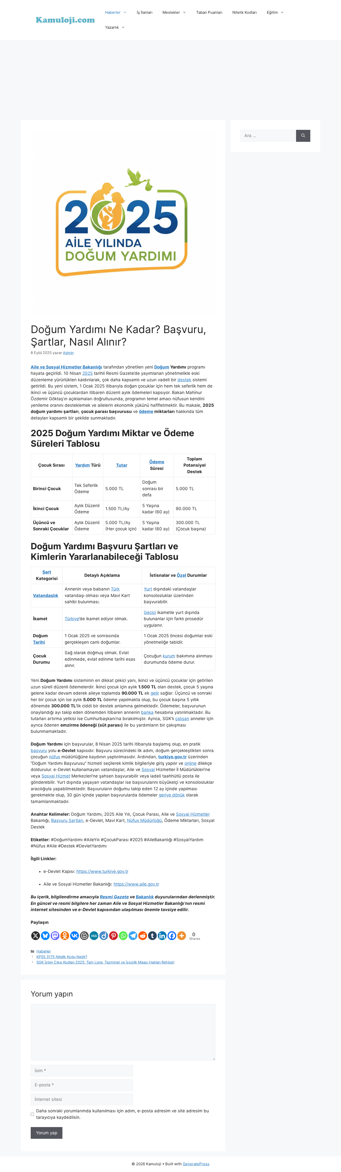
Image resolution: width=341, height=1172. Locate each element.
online (190, 763)
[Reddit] (142, 933)
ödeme (146, 411)
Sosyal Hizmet (55, 776)
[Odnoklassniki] (64, 933)
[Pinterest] (113, 933)
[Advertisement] (170, 77)
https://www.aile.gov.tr (136, 884)
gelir (155, 693)
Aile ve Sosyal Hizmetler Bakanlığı (66, 367)
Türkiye (72, 618)
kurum (169, 655)
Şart (46, 572)
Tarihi (39, 642)
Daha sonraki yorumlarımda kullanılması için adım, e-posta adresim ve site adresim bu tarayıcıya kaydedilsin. (122, 1114)
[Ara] (303, 136)
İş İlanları (145, 12)
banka (147, 712)
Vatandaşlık (45, 595)
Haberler (113, 12)
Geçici (150, 612)
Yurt (148, 588)
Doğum (161, 367)
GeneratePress (196, 1164)
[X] (35, 933)
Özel (181, 575)
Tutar (121, 465)
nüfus (54, 756)
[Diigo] (103, 933)
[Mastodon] (55, 933)
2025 (87, 373)
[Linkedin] (162, 933)
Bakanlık (145, 896)
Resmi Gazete (114, 896)
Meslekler (171, 12)
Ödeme (156, 461)
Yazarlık (112, 27)
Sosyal (148, 769)
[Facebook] (172, 933)
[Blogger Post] (84, 933)
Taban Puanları (209, 12)
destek (184, 379)
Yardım (82, 465)
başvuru (39, 750)
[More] (181, 933)
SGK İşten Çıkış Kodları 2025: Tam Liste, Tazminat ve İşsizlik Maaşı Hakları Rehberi (105, 962)
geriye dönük (172, 794)
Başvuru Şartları (67, 820)
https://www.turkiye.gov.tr (102, 871)
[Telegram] (133, 933)
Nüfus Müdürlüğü (144, 820)
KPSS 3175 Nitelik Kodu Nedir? (61, 957)
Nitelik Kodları (244, 12)
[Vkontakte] (74, 933)
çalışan (182, 718)
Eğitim (272, 12)
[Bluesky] (45, 933)
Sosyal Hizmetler (193, 814)
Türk (115, 588)
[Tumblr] (152, 933)
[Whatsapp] (123, 933)
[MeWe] (94, 933)
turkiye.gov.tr (172, 756)
